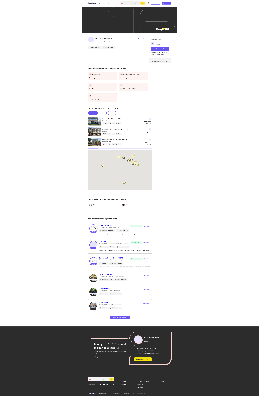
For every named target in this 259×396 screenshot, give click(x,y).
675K (137, 165)
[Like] (150, 119)
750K (135, 162)
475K (118, 157)
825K (102, 166)
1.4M (133, 155)
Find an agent (155, 3)
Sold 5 (102, 113)
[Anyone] (92, 3)
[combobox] (123, 3)
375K (130, 159)
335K (133, 163)
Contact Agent (160, 48)
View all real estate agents (119, 317)
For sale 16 (93, 113)
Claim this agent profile (142, 359)
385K (124, 157)
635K (124, 182)
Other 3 (112, 113)
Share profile (141, 38)
